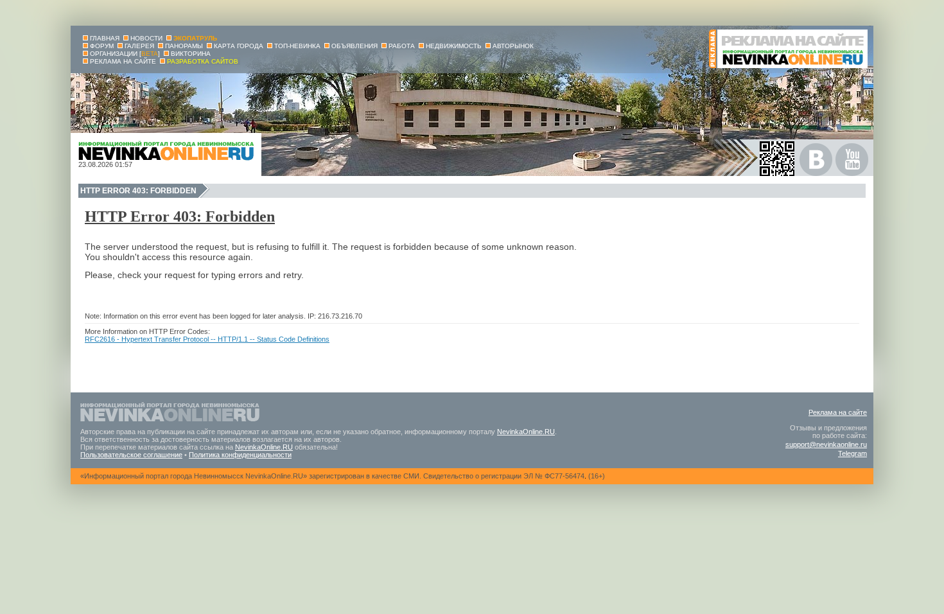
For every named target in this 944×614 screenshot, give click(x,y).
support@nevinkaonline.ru (826, 444)
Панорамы (184, 45)
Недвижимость (454, 45)
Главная (104, 38)
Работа (402, 45)
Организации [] (125, 53)
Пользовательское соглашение (131, 455)
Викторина (191, 53)
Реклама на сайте (838, 412)
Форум (102, 45)
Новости (146, 38)
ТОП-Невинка (297, 45)
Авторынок (513, 45)
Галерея (139, 45)
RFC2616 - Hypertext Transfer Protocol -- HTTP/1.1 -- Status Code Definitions (207, 339)
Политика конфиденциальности (240, 455)
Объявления (354, 45)
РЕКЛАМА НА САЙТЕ (123, 61)
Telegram (852, 453)
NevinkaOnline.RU (526, 431)
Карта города (238, 45)
